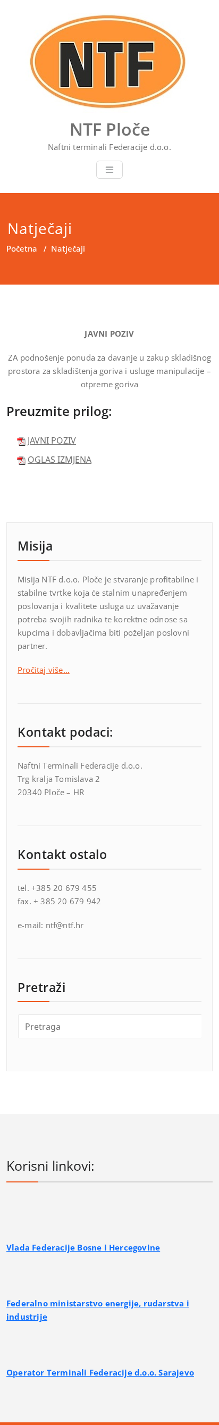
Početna (21, 248)
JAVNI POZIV (52, 440)
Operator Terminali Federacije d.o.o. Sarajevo (100, 1372)
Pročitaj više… (44, 669)
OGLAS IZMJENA (59, 459)
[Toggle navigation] (109, 170)
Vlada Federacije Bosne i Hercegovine (83, 1247)
